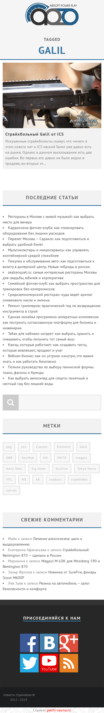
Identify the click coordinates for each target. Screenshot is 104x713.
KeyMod (28, 458)
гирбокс (55, 479)
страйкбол (79, 479)
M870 (61, 458)
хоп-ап (11, 490)
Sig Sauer (38, 468)
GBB (9, 458)
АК (38, 479)
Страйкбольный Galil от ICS (34, 134)
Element (63, 447)
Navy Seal (14, 468)
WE (24, 479)
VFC (9, 479)
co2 (24, 447)
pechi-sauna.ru (59, 710)
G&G (83, 447)
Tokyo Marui (86, 468)
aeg (9, 447)
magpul (81, 458)
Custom (42, 447)
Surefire (61, 468)
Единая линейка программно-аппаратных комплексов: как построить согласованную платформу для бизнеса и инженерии (51, 322)
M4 (45, 458)
